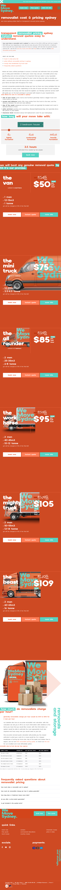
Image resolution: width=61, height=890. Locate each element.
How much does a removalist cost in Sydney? (14, 787)
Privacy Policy (16, 884)
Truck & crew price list (11, 59)
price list (19, 48)
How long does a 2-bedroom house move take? (15, 795)
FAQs (35, 48)
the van (47, 741)
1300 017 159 (46, 8)
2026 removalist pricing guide (25, 741)
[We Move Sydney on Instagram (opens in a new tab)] (10, 847)
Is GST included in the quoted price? (11, 803)
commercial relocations (27, 832)
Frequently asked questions (12, 66)
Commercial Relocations (41, 1)
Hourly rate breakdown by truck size (15, 63)
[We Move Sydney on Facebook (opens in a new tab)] (2, 847)
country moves (25, 834)
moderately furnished (31, 138)
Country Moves (50, 1)
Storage (55, 1)
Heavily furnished (53, 138)
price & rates (50, 832)
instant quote (30, 214)
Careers (22, 830)
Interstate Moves (32, 1)
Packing (59, 1)
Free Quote (5, 832)
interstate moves (51, 830)
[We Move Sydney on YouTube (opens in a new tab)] (6, 847)
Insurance (24, 884)
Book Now (5, 830)
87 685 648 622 (31, 882)
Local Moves (25, 1)
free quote (34, 8)
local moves (5, 834)
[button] (59, 8)
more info (49, 214)
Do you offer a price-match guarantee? (13, 799)
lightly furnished (9, 138)
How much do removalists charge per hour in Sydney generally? (20, 791)
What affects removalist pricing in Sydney (17, 61)
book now (23, 8)
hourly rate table (26, 48)
